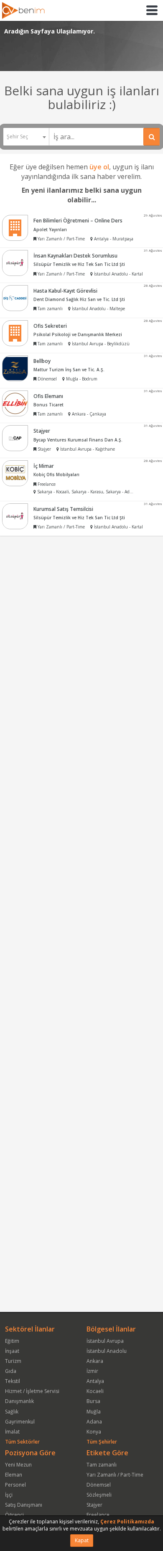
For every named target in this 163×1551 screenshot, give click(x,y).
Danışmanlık (19, 1401)
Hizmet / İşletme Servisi (32, 1391)
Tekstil (12, 1381)
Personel (15, 1484)
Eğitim (12, 1340)
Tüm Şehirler (102, 1441)
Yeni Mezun (18, 1464)
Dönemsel (99, 1484)
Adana (94, 1421)
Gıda (10, 1371)
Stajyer (94, 1504)
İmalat (12, 1431)
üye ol (99, 166)
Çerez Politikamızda (127, 1521)
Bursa (93, 1401)
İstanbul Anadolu (107, 1351)
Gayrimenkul (20, 1421)
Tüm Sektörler (22, 1441)
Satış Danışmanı (23, 1504)
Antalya (95, 1381)
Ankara (95, 1361)
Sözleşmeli (99, 1494)
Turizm (13, 1361)
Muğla (94, 1411)
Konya (94, 1431)
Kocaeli (95, 1391)
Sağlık (11, 1411)
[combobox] (26, 136)
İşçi (9, 1494)
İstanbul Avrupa (105, 1340)
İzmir (92, 1371)
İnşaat (12, 1351)
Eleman (13, 1474)
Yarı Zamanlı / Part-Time (115, 1474)
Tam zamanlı (102, 1464)
